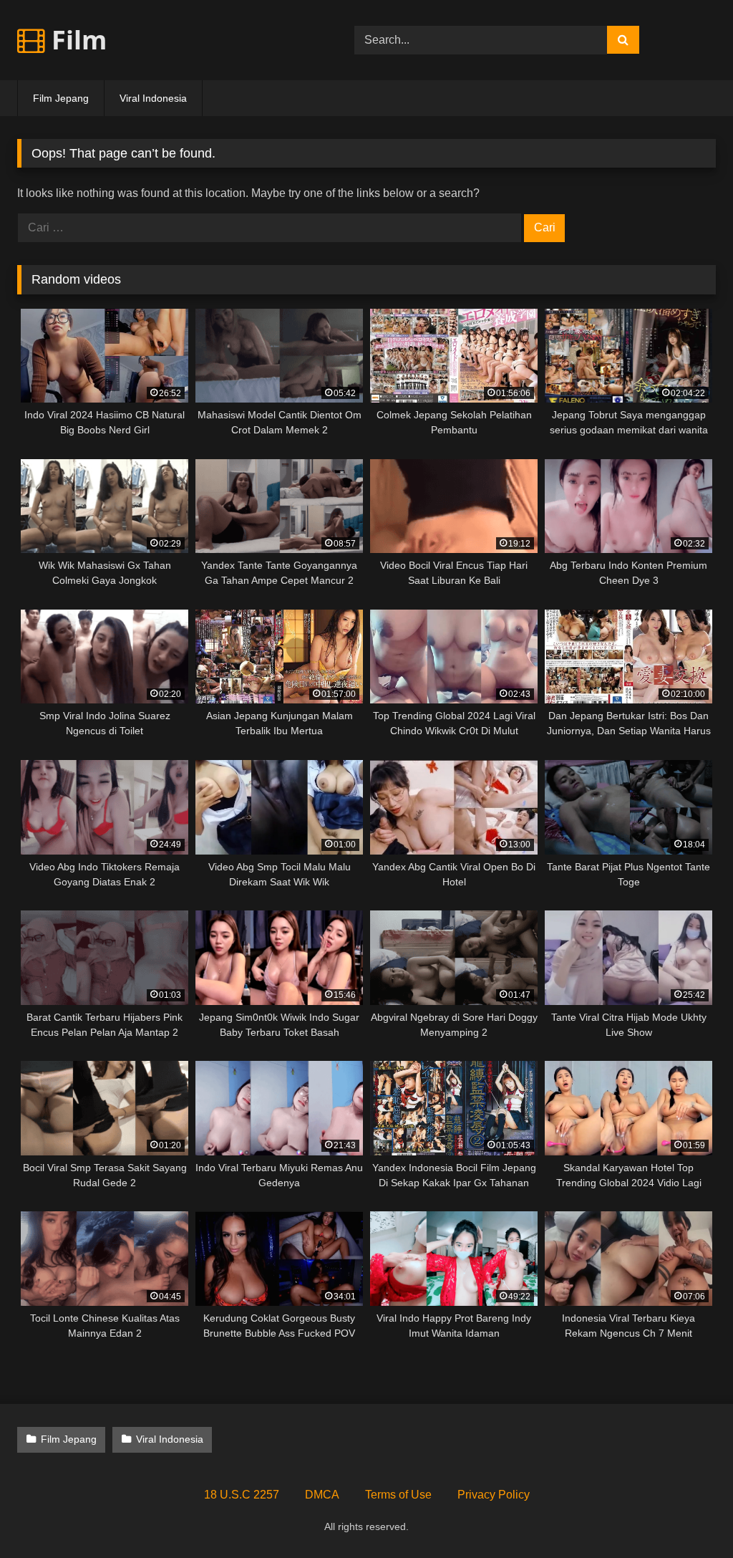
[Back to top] (688, 1515)
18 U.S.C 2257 (241, 1495)
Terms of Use (398, 1495)
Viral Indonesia (153, 98)
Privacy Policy (493, 1495)
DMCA (322, 1495)
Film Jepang (61, 98)
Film (76, 39)
